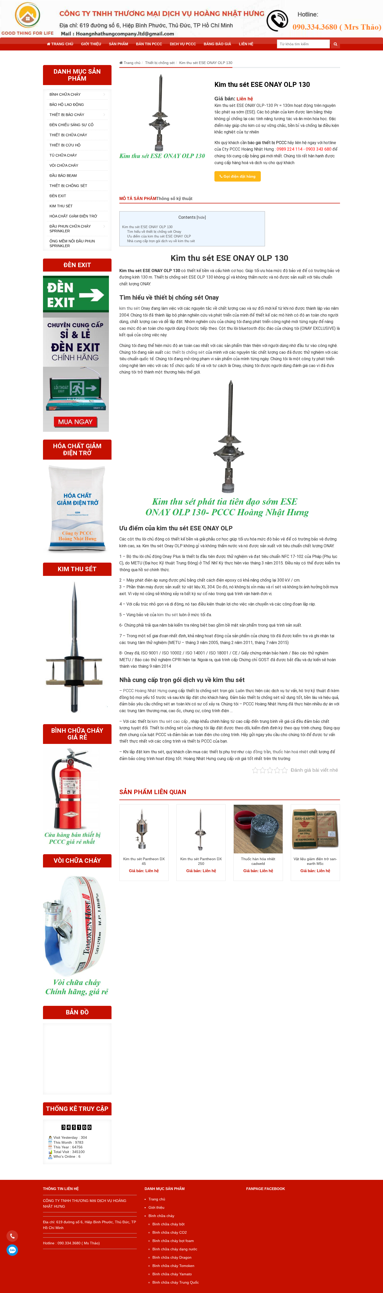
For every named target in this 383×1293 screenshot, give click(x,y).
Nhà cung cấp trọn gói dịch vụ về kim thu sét (161, 241)
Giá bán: (225, 98)
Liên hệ (246, 44)
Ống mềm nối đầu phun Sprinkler (72, 243)
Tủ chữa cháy (63, 155)
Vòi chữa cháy (64, 165)
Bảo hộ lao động (67, 104)
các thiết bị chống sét (184, 352)
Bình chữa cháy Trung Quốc (175, 1282)
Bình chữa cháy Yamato (172, 1274)
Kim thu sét (61, 206)
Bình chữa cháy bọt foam (173, 1241)
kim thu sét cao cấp (170, 721)
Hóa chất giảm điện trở (73, 216)
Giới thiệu (91, 44)
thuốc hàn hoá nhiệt (290, 751)
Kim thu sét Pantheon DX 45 (144, 861)
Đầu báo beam (63, 175)
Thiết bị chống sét (68, 186)
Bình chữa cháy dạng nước (174, 1249)
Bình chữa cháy (65, 94)
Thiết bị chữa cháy (68, 135)
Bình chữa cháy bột (168, 1224)
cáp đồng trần (258, 751)
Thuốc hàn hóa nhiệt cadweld (258, 861)
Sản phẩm (118, 44)
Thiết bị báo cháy (67, 115)
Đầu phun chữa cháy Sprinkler (70, 228)
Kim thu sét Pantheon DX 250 (201, 861)
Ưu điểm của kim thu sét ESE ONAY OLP (159, 236)
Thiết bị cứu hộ (65, 145)
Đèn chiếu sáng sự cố (72, 125)
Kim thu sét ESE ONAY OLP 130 (147, 227)
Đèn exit (58, 196)
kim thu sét (129, 308)
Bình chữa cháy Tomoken (173, 1266)
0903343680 (12, 1250)
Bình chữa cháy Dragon (171, 1257)
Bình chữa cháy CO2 (169, 1232)
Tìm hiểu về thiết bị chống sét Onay (154, 232)
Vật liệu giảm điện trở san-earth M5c (315, 861)
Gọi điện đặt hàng (239, 176)
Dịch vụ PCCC (183, 44)
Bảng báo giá (217, 44)
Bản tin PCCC (149, 44)
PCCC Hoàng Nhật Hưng (145, 690)
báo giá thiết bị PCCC (267, 142)
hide (201, 217)
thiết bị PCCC (199, 741)
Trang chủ (61, 44)
